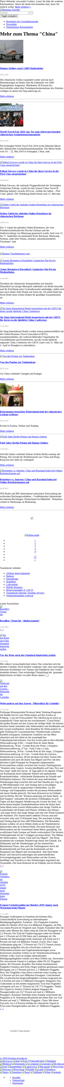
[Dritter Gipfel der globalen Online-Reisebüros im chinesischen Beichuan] (32, 207)
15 (35, 557)
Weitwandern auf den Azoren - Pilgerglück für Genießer (29, 703)
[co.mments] (32, 1063)
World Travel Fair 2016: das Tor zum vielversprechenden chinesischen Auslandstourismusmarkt (30, 133)
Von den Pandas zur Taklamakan (17, 362)
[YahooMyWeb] (36, 1061)
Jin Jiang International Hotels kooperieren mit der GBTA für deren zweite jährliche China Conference (30, 318)
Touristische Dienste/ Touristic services (25, 592)
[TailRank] (36, 1072)
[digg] (16, 1061)
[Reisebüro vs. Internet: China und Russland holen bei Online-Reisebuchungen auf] (32, 473)
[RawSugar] (17, 1069)
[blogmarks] (18, 1063)
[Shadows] (49, 1069)
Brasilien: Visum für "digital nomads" (20, 620)
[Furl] (24, 1061)
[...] (1, 629)
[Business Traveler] (10, 9)
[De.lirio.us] (57, 1063)
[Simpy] (4, 1072)
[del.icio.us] (6, 1061)
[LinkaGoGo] (30, 1066)
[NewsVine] (57, 1066)
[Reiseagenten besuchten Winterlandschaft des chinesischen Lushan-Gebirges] (11, 405)
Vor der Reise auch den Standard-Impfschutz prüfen (28, 655)
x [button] (30, 7)
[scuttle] (39, 1069)
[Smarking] (15, 1072)
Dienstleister (12, 579)
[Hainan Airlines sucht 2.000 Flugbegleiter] (11, 62)
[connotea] (45, 1063)
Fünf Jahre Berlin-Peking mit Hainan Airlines (24, 443)
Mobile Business (14, 587)
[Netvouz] (5, 1069)
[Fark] (3, 1066)
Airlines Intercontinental (18, 573)
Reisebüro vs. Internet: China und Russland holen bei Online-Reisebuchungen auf (28, 481)
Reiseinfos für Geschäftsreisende (22, 21)
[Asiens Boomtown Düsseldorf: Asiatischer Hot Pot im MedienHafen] (32, 263)
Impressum (17, 1083)
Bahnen (10, 576)
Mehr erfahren (22, 7)
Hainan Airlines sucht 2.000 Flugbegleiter (21, 68)
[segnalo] (56, 1072)
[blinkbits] (50, 1061)
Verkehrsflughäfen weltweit (19, 595)
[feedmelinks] (15, 1066)
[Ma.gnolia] (44, 1066)
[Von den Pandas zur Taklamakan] (17, 356)
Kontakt (16, 1077)
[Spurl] (26, 1072)
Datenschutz (18, 1080)
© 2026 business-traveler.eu (13, 1058)
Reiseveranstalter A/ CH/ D (19, 590)
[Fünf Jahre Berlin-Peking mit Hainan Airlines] (23, 436)
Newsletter (11, 24)
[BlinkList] (6, 1063)
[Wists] (46, 1072)
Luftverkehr (12, 584)
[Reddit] (29, 1069)
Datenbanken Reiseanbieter (19, 27)
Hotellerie (11, 581)
